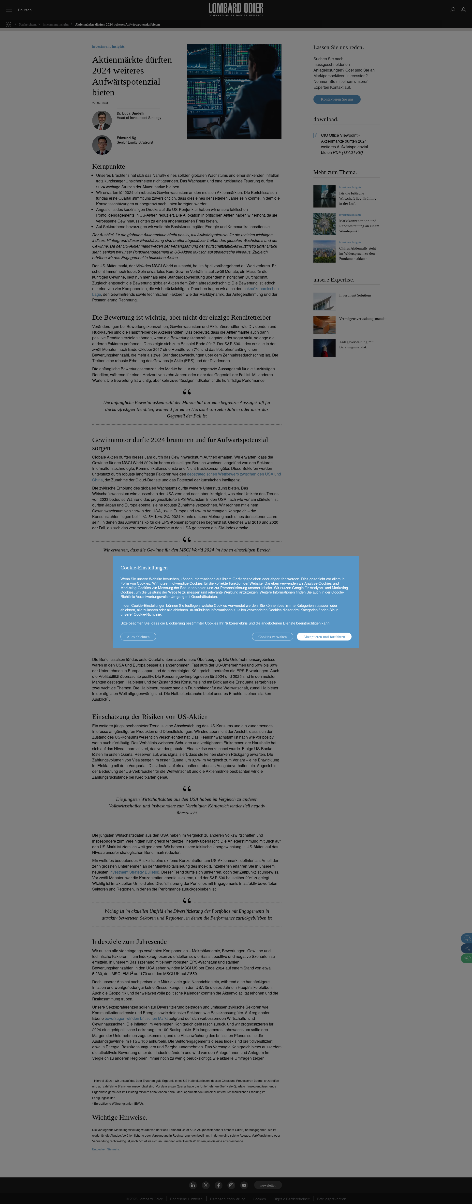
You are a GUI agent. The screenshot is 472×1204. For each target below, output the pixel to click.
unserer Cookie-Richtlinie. (141, 614)
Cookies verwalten (272, 637)
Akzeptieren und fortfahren (324, 637)
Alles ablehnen (138, 637)
